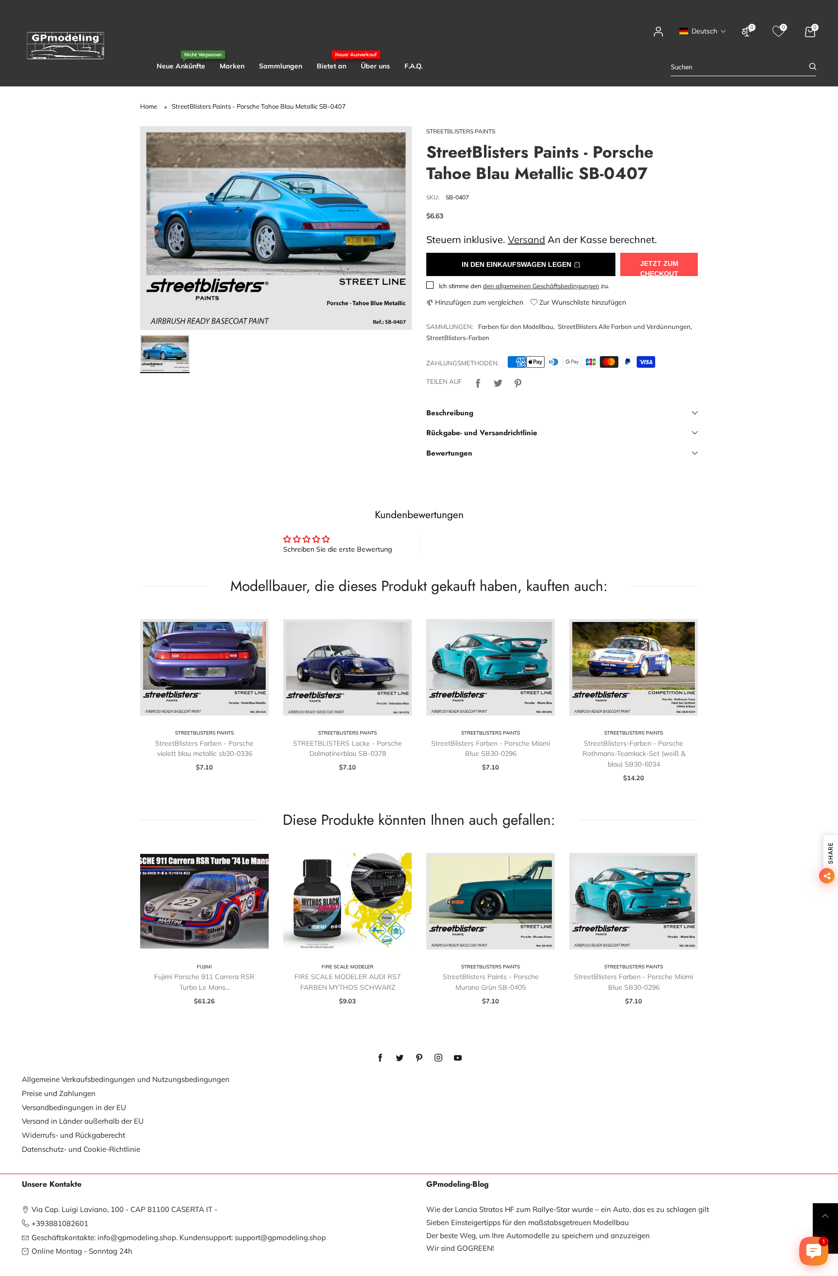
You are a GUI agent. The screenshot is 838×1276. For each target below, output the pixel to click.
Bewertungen (449, 453)
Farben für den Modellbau (515, 326)
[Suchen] (812, 67)
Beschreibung (449, 413)
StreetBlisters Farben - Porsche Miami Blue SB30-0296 (490, 748)
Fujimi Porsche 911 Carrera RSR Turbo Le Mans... (204, 982)
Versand (526, 239)
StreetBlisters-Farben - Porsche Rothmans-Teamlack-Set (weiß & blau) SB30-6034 (633, 754)
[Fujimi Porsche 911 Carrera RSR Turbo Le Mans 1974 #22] (204, 901)
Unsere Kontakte (51, 1184)
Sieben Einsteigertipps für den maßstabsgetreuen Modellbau (527, 1222)
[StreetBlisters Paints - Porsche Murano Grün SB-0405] (490, 901)
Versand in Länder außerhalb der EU (83, 1121)
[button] (703, 31)
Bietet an (331, 65)
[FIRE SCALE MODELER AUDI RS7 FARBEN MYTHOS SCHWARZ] (347, 901)
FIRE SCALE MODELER (347, 967)
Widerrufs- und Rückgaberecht (73, 1135)
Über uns (375, 66)
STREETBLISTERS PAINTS (460, 131)
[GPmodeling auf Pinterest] (419, 1058)
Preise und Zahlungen (59, 1093)
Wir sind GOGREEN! (460, 1248)
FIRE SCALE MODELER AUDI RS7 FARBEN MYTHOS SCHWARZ (347, 982)
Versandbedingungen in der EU (74, 1107)
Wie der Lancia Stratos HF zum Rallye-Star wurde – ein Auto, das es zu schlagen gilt (567, 1209)
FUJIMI (204, 967)
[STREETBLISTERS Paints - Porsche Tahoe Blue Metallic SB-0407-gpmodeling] (276, 228)
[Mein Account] (659, 36)
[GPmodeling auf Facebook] (380, 1058)
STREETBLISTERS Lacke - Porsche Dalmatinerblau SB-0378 (347, 748)
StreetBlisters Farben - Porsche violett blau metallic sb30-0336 (204, 748)
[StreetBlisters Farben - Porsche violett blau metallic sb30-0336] (204, 667)
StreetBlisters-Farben (457, 338)
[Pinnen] (518, 382)
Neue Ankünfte (181, 65)
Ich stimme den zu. (524, 286)
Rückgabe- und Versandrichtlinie (481, 432)
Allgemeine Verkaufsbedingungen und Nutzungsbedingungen (125, 1079)
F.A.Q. (413, 66)
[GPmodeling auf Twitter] (399, 1058)
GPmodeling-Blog (457, 1184)
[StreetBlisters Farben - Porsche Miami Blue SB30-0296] (490, 667)
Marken (232, 66)
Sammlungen (280, 66)
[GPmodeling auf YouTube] (457, 1058)
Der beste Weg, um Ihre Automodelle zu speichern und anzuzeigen (538, 1235)
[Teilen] (478, 382)
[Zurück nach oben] (825, 1215)
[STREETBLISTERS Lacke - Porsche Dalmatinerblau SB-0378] (347, 667)
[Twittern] (498, 382)
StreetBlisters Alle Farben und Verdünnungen (624, 326)
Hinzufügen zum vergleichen (478, 302)
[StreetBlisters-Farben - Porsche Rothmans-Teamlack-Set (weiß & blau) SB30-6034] (633, 667)
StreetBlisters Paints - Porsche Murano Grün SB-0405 (491, 982)
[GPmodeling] (65, 45)
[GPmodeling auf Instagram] (438, 1058)
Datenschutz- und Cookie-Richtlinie (81, 1149)
